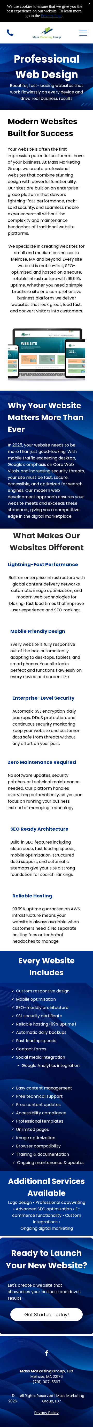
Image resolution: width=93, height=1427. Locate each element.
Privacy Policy (46, 1412)
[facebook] (46, 1354)
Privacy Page (51, 15)
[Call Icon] (10, 36)
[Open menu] (83, 33)
